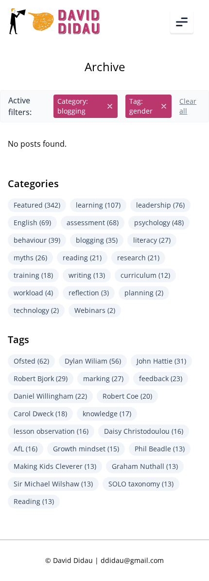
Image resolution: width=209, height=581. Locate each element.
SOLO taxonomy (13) (141, 483)
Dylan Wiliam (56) (93, 361)
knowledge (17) (107, 413)
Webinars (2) (94, 310)
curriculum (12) (145, 275)
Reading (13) (34, 501)
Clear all (187, 106)
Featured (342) (37, 205)
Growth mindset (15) (86, 448)
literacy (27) (152, 240)
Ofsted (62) (31, 361)
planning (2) (143, 292)
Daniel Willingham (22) (50, 396)
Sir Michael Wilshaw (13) (53, 483)
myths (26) (30, 257)
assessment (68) (93, 222)
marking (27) (103, 378)
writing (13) (87, 275)
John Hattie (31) (161, 361)
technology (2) (36, 310)
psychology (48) (159, 222)
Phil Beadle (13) (160, 448)
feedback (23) (160, 378)
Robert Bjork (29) (41, 378)
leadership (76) (160, 205)
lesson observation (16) (51, 431)
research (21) (138, 257)
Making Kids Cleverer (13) (55, 466)
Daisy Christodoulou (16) (143, 431)
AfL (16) (25, 448)
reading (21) (82, 257)
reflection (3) (89, 292)
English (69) (32, 222)
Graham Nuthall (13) (145, 466)
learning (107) (98, 205)
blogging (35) (97, 240)
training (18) (33, 275)
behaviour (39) (37, 240)
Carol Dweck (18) (40, 413)
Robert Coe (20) (127, 396)
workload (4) (33, 292)
